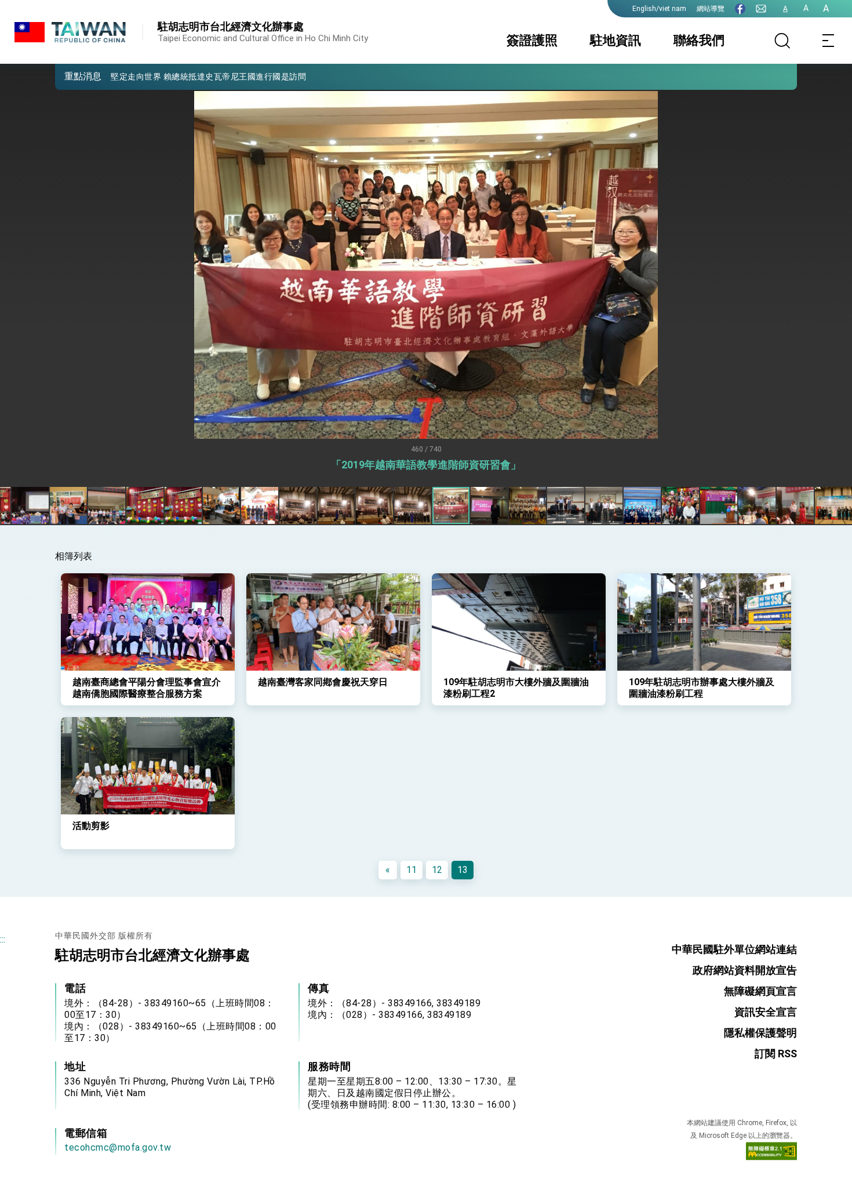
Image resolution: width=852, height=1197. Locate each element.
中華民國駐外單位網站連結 (734, 949)
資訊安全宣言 (765, 1012)
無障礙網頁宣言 (760, 991)
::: (2, 939)
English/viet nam (659, 9)
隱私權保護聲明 (760, 1033)
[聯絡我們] (761, 8)
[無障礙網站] (771, 1153)
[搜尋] (782, 40)
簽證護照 (532, 40)
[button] (72, 76)
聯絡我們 (698, 40)
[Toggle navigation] (829, 40)
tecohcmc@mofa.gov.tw (117, 1147)
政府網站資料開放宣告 (745, 970)
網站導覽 (710, 9)
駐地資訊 (615, 40)
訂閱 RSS (776, 1053)
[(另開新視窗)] (740, 8)
